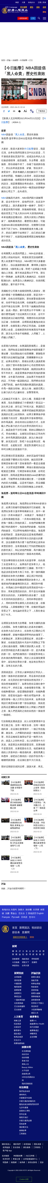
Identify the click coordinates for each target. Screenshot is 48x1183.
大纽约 (14, 909)
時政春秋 (34, 987)
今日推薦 (15, 962)
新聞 (14, 946)
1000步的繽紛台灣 (28, 1078)
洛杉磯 (28, 909)
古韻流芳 (17, 1027)
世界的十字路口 (37, 1003)
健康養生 (34, 1016)
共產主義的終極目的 (27, 1101)
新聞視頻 (18, 973)
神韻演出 (15, 965)
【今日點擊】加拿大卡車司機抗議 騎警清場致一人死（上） (16, 863)
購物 (32, 937)
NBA (3, 134)
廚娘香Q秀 (26, 1074)
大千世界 (25, 1071)
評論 (8, 60)
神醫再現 (33, 1034)
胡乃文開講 (34, 1027)
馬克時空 (34, 1006)
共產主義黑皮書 (25, 1121)
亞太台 (22, 913)
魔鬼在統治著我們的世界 (29, 1104)
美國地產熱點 (19, 1043)
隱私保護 (37, 1144)
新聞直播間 (23, 18)
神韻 (17, 2)
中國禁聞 (17, 984)
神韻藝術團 (17, 1156)
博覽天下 (25, 962)
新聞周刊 (17, 993)
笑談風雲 (17, 1024)
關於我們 (17, 1144)
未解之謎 (17, 1021)
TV (33, 18)
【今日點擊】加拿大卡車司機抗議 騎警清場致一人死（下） (39, 842)
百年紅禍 (22, 1114)
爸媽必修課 (18, 1037)
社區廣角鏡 (18, 1003)
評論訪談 (35, 973)
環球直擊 (17, 980)
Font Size (25, 111)
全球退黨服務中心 (30, 1159)
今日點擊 (23, 60)
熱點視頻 (25, 959)
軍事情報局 (35, 996)
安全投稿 (16, 1147)
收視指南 (27, 1144)
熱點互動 (34, 980)
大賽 (23, 2)
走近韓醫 (33, 1037)
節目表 (16, 932)
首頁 (3, 60)
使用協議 (6, 1147)
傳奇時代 (22, 1095)
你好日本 (25, 1054)
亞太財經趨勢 (19, 1006)
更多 (42, 1162)
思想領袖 (34, 990)
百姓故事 (22, 1124)
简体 (44, 2)
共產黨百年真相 (25, 1098)
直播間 (26, 932)
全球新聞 (17, 977)
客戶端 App (7, 1151)
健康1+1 (33, 1021)
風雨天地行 (23, 1117)
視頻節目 (37, 927)
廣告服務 (26, 1147)
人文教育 (18, 1016)
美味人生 (25, 1064)
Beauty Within (27, 1067)
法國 (7, 913)
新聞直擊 (17, 990)
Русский (15, 917)
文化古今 (17, 1040)
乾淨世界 (6, 1159)
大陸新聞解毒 (36, 1010)
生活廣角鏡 (26, 1051)
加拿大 (21, 909)
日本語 (24, 917)
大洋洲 (36, 909)
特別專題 (23, 1087)
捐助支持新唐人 (20, 937)
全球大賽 (25, 965)
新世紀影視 (32, 1162)
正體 (39, 2)
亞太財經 (17, 1010)
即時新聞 (35, 959)
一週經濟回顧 (19, 1000)
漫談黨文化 (23, 1127)
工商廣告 (22, 1134)
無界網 (22, 1162)
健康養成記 (34, 1030)
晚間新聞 (17, 987)
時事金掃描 (35, 984)
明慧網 (5, 1162)
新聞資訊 (24, 927)
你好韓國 (25, 1057)
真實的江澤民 (24, 1111)
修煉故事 (22, 1130)
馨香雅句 (17, 1030)
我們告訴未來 (24, 1091)
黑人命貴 (19, 134)
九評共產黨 (23, 1107)
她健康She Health (37, 1024)
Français (6, 917)
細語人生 (34, 1013)
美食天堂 (25, 1061)
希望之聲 (16, 1159)
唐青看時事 (35, 1000)
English (40, 913)
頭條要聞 (15, 959)
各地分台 (31, 2)
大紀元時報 (29, 1156)
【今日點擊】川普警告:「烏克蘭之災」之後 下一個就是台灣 (39, 805)
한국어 (32, 917)
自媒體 (15, 60)
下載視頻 (41, 111)
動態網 (14, 1162)
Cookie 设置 (24, 1179)
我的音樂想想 (27, 1084)
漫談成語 (17, 1034)
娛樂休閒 (26, 1047)
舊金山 (14, 913)
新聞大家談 (35, 977)
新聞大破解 (35, 993)
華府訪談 (17, 996)
